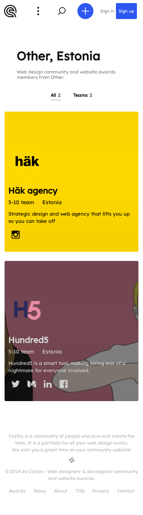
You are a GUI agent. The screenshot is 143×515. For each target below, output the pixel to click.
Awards (17, 491)
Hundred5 (28, 339)
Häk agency (33, 190)
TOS (80, 491)
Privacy (100, 491)
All (56, 95)
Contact (126, 491)
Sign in (107, 11)
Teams (82, 95)
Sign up (126, 11)
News (40, 491)
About (60, 491)
